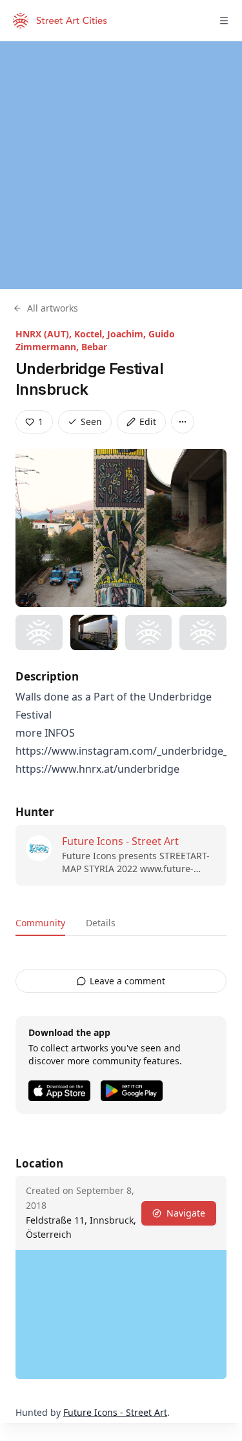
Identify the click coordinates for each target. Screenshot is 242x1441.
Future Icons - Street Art (120, 841)
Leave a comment (127, 981)
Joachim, (127, 334)
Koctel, (90, 334)
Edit (147, 421)
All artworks (52, 308)
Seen (91, 421)
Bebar (94, 347)
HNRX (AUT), (44, 334)
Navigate (185, 1213)
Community (40, 923)
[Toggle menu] (223, 20)
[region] (121, 165)
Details (101, 923)
